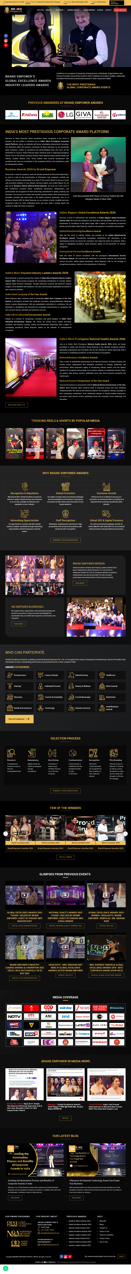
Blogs (101, 1224)
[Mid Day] (65, 1008)
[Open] (53, 10)
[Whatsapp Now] (5, 1268)
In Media (100, 10)
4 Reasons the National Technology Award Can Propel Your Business (94, 1182)
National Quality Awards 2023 (79, 1238)
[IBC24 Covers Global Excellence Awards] (14, 1025)
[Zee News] (82, 1008)
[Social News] (99, 1042)
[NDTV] (14, 1016)
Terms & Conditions (106, 1235)
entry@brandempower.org (50, 1233)
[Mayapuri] (99, 1033)
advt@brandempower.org (50, 1245)
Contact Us (103, 1228)
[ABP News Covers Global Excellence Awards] (31, 1008)
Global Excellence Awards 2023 (80, 1242)
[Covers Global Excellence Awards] (116, 1008)
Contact (108, 10)
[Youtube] (70, 1256)
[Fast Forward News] (82, 1042)
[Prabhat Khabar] (65, 1033)
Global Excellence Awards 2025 (80, 1224)
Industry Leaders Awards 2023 (80, 1235)
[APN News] (99, 1025)
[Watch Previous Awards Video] (20, 828)
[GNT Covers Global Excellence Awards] (48, 1008)
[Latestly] (82, 1025)
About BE (40, 10)
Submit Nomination (114, 2)
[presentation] (5, 833)
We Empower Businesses (27, 607)
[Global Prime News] (116, 1033)
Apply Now (59, 10)
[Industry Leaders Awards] (19, 1243)
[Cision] (31, 1042)
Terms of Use (104, 1231)
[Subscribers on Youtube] (6, 45)
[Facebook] (61, 1256)
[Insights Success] (48, 1042)
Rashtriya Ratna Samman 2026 (79, 1221)
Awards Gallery (73, 10)
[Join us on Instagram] (6, 40)
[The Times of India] (99, 1008)
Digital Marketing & (75, 1262)
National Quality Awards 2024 (79, 1228)
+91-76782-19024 (47, 1230)
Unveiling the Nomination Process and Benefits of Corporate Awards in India (31, 1182)
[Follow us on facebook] (6, 36)
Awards (48, 10)
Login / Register (120, 10)
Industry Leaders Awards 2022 (80, 1245)
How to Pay (103, 1242)
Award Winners (89, 10)
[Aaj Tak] (14, 1042)
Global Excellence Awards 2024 (80, 1231)
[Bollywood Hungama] (82, 1033)
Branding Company (89, 1262)
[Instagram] (35, 443)
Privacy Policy (104, 1238)
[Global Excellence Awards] (19, 1224)
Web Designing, (62, 1262)
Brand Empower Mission (89, 563)
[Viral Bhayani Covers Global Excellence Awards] (31, 1025)
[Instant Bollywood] (65, 1042)
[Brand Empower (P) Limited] (13, 10)
